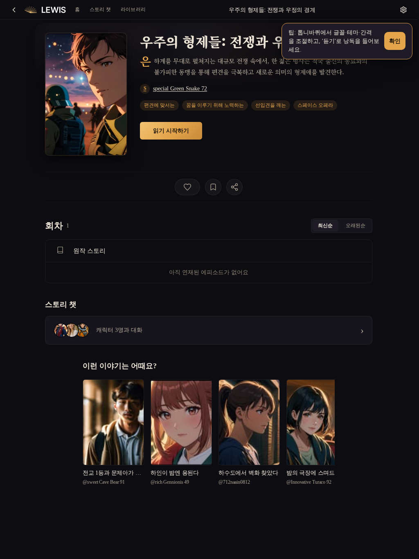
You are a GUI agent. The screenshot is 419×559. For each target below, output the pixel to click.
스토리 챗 (100, 9)
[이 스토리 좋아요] (187, 187)
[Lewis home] (45, 10)
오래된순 (355, 225)
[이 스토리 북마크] (213, 187)
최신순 (325, 225)
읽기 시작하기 (171, 130)
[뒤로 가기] (14, 10)
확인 (395, 40)
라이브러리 (133, 9)
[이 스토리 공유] (234, 187)
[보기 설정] (403, 10)
